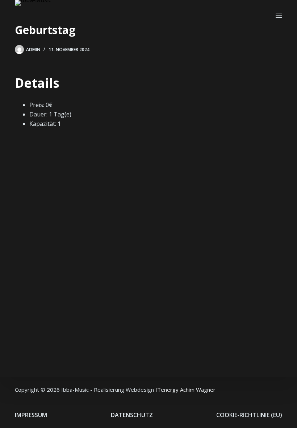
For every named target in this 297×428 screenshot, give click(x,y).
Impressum (31, 415)
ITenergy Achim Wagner (185, 389)
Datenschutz (132, 415)
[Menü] (279, 15)
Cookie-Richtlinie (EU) (249, 415)
